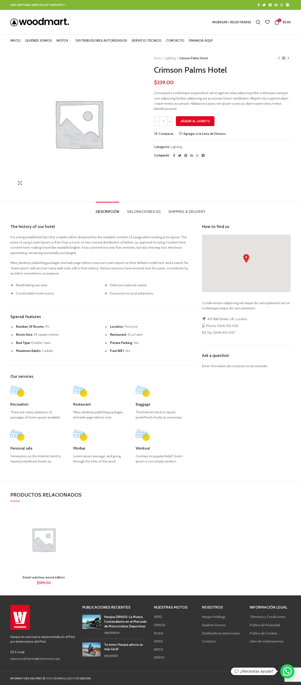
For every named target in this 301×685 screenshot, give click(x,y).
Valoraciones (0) (144, 211)
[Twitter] (264, 5)
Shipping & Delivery (187, 211)
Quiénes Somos (214, 625)
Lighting (170, 58)
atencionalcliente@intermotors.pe (35, 659)
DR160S (160, 625)
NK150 (158, 649)
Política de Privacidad (265, 625)
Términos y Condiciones (267, 617)
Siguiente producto (288, 58)
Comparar (166, 133)
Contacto (209, 641)
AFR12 (158, 617)
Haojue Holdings (214, 617)
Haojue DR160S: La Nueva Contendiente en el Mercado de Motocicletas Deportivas (125, 621)
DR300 (159, 657)
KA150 (158, 641)
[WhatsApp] (282, 5)
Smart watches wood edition (43, 577)
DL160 (158, 633)
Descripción (107, 211)
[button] (246, 258)
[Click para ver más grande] (20, 183)
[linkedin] (276, 5)
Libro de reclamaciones (267, 641)
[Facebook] (258, 5)
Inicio (157, 58)
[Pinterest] (270, 5)
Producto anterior (279, 58)
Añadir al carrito (195, 121)
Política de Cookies (263, 633)
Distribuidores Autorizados (221, 633)
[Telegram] (288, 5)
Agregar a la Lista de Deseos (204, 133)
